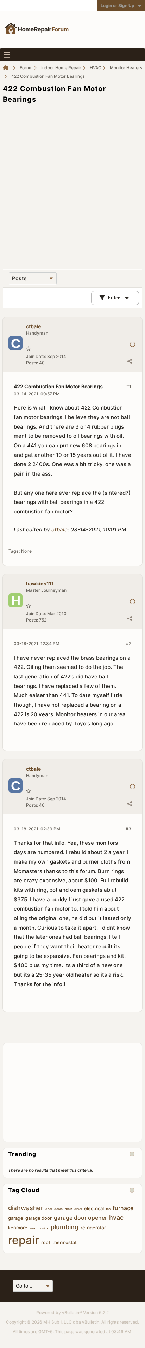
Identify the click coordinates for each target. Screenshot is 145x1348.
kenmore (17, 1227)
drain (68, 1209)
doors (58, 1209)
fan (108, 1209)
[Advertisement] (72, 183)
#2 (128, 643)
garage (15, 1218)
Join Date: (36, 356)
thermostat (64, 1242)
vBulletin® (72, 1312)
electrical (94, 1208)
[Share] (129, 361)
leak (33, 1228)
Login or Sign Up (117, 5)
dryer (78, 1209)
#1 (128, 386)
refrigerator (93, 1227)
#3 (128, 828)
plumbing (64, 1227)
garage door (38, 1218)
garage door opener (80, 1217)
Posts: (32, 362)
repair (23, 1240)
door (48, 1209)
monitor (43, 1228)
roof (45, 1242)
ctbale (59, 529)
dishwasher (25, 1208)
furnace (123, 1208)
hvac (116, 1217)
